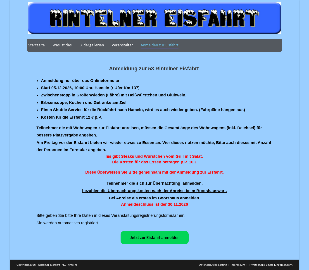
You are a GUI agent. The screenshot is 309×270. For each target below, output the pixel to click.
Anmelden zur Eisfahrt (159, 45)
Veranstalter (122, 45)
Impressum (238, 265)
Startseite (36, 45)
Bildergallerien (91, 45)
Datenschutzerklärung (213, 265)
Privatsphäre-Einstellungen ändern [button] (270, 265)
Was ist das (62, 45)
